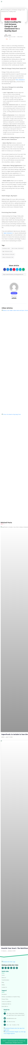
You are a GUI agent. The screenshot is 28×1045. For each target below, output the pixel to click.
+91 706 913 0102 (10, 1021)
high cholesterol (8, 233)
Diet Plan (7, 19)
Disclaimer (4, 994)
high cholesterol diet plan (8, 254)
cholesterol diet (10, 134)
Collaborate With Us (6, 1004)
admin (9, 35)
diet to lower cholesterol (17, 248)
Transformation (5, 980)
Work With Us (5, 1006)
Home (3, 975)
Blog (3, 982)
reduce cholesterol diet (7, 257)
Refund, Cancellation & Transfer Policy (11, 996)
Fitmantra (13, 19)
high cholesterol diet (7, 251)
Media (3, 984)
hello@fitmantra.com (11, 1018)
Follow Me (14, 293)
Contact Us (4, 987)
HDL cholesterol (20, 79)
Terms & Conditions (6, 1001)
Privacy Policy (5, 999)
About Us (4, 977)
